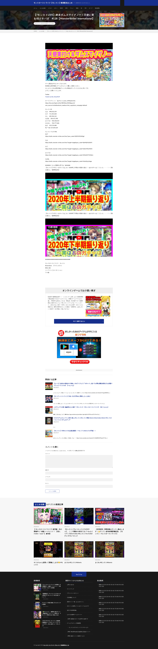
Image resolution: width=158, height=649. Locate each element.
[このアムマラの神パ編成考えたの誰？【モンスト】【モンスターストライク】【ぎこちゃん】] (49, 410)
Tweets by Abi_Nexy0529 (52, 96)
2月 (105, 584)
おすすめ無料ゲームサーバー (74, 614)
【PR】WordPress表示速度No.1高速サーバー (78, 631)
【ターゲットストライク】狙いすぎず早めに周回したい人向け (71, 396)
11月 (100, 592)
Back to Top (79, 574)
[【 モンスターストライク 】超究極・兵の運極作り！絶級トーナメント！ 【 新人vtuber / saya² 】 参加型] (37, 587)
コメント (47, 453)
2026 (100, 584)
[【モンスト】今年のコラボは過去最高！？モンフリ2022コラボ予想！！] (49, 433)
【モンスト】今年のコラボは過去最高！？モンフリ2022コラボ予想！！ (74, 430)
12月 (103, 592)
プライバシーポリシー (73, 593)
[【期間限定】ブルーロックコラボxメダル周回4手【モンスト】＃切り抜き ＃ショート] (37, 596)
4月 (109, 584)
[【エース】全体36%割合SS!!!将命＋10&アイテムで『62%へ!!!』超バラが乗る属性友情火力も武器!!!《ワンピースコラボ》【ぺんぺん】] (49, 386)
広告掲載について (71, 597)
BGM (61, 8)
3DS (66, 8)
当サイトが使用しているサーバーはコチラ (78, 606)
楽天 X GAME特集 (71, 610)
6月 (113, 584)
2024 (100, 596)
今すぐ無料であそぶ (79, 321)
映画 (77, 8)
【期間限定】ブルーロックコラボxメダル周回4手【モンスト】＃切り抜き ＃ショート (51, 595)
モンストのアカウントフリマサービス (78, 627)
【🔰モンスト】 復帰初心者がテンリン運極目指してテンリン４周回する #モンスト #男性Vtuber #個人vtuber (51, 613)
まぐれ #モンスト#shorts (73, 562)
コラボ (50, 8)
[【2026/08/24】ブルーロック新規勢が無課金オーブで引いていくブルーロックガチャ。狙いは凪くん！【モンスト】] (37, 624)
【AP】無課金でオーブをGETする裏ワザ (77, 619)
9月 (120, 590)
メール (47, 476)
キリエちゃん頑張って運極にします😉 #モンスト (48, 564)
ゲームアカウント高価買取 (74, 623)
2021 (100, 614)
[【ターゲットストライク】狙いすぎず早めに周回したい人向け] (49, 399)
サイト (47, 483)
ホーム (35, 8)
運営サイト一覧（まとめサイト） (75, 601)
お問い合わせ (70, 584)
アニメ (71, 8)
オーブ (90, 8)
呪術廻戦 (97, 8)
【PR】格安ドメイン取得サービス (76, 636)
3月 (107, 584)
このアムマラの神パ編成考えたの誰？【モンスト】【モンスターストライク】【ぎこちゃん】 (81, 407)
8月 (118, 584)
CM (85, 8)
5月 (111, 584)
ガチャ (56, 8)
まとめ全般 (43, 8)
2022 (100, 608)
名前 (47, 470)
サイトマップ (70, 589)
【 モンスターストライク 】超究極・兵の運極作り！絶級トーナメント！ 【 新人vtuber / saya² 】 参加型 (48, 531)
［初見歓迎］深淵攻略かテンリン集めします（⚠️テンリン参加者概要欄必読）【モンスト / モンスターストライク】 (109, 531)
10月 (122, 590)
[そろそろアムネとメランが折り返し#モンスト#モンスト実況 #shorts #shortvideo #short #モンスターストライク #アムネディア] (49, 420)
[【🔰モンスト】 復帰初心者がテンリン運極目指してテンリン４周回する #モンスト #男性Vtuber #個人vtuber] (37, 614)
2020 (100, 620)
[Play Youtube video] (79, 62)
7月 (116, 584)
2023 (100, 602)
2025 (100, 590)
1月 (103, 584)
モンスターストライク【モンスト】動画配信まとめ (56, 645)
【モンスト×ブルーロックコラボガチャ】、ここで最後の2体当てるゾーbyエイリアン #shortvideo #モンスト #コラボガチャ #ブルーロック (78, 533)
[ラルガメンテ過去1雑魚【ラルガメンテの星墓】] (37, 605)
